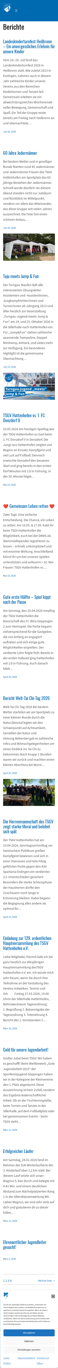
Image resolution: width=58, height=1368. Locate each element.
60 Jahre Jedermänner (20, 152)
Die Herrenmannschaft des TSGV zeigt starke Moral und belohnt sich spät (28, 826)
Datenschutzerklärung (26, 1358)
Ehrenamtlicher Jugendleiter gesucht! (24, 1245)
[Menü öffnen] (16, 11)
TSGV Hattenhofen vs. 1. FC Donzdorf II (24, 418)
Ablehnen (29, 1341)
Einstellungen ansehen (29, 1349)
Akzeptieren (29, 1332)
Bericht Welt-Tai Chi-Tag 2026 (26, 698)
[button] (53, 1296)
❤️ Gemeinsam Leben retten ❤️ (29, 506)
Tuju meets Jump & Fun (21, 276)
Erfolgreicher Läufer (18, 1151)
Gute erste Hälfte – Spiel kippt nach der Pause (27, 599)
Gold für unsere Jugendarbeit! (25, 1049)
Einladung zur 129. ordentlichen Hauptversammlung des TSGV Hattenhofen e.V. (27, 943)
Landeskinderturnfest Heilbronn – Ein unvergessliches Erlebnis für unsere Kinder (29, 46)
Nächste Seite (46, 1280)
